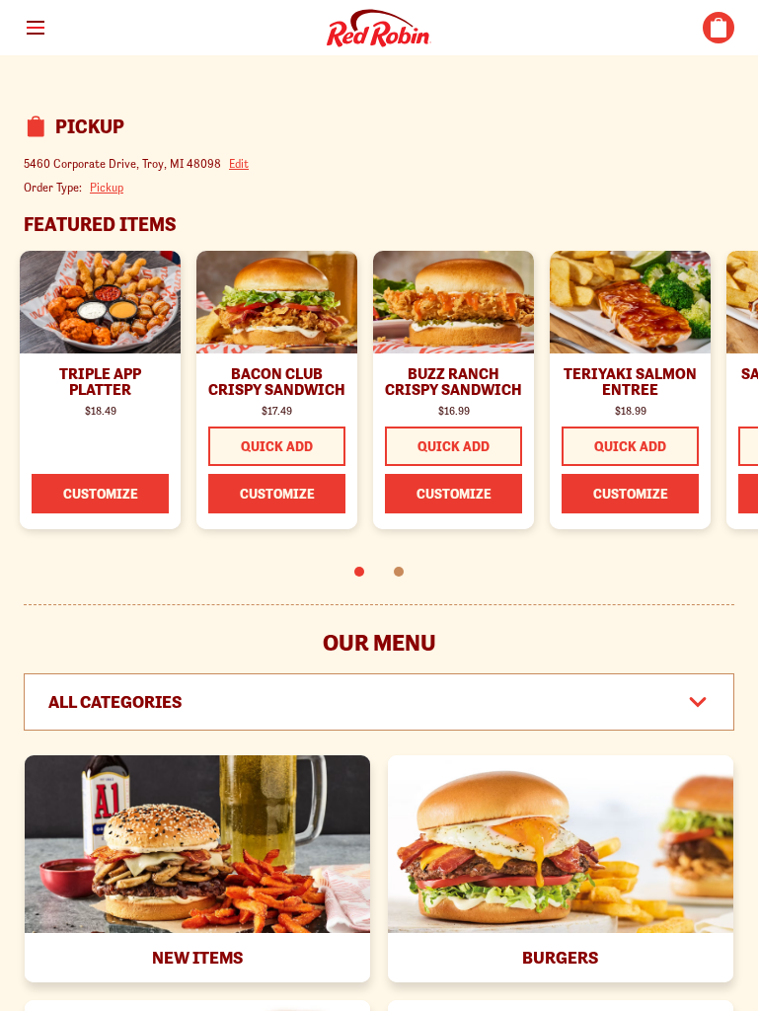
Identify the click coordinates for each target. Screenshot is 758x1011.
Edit (239, 163)
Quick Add (277, 446)
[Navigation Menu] (35, 27)
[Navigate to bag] (718, 27)
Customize (100, 494)
